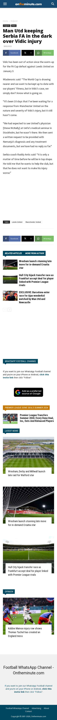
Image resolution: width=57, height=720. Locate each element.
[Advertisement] (28, 13)
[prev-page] (5, 310)
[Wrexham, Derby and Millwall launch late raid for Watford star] (28, 455)
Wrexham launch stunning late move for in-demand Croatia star (35, 264)
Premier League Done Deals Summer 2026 (26, 407)
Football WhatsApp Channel (17, 708)
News (14, 26)
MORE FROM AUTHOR (34, 253)
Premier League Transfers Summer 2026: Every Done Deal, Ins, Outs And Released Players (37, 418)
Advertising (36, 708)
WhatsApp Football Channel (20, 361)
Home (5, 21)
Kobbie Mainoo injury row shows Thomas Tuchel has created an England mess (25, 632)
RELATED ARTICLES (13, 253)
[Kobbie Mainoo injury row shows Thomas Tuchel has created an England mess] (28, 616)
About (46, 708)
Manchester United (33, 222)
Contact (28, 711)
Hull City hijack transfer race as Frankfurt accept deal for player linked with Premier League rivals (28, 571)
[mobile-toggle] (5, 4)
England (14, 21)
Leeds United (17, 222)
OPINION (9, 591)
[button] (53, 4)
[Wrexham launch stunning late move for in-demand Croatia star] (10, 265)
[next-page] (9, 310)
